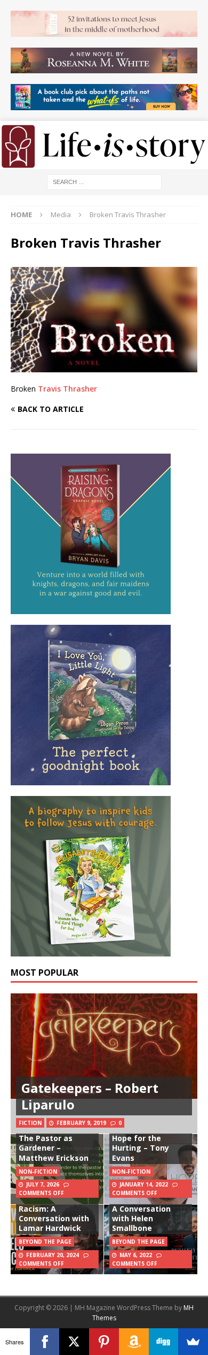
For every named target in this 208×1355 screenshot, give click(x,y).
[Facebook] (45, 1341)
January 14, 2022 (143, 1184)
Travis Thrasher (67, 389)
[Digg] (164, 1341)
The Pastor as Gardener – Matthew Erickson (54, 1147)
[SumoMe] (193, 1341)
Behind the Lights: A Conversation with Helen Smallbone (147, 1213)
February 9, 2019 (81, 1123)
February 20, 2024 (52, 1255)
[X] (74, 1341)
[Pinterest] (104, 1341)
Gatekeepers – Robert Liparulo (89, 1096)
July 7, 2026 (42, 1184)
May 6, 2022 (135, 1255)
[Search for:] (104, 181)
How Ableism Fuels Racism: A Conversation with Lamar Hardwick (54, 1213)
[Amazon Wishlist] (134, 1341)
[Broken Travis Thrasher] (104, 366)
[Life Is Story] (104, 163)
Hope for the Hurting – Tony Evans (140, 1147)
